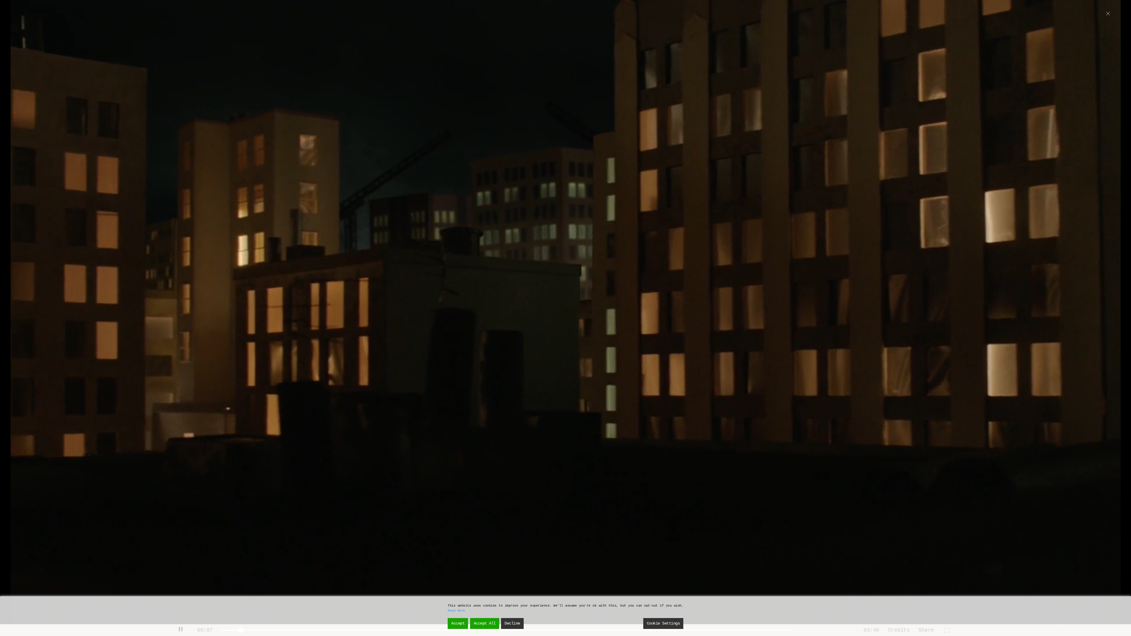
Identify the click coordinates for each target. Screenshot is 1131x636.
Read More (456, 610)
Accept (457, 623)
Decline (512, 623)
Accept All (485, 623)
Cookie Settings (663, 623)
